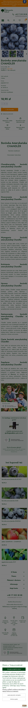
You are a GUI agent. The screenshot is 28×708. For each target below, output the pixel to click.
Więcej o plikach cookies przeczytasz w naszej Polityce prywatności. (14, 690)
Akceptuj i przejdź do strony (14, 669)
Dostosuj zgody (14, 699)
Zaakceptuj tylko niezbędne (14, 695)
